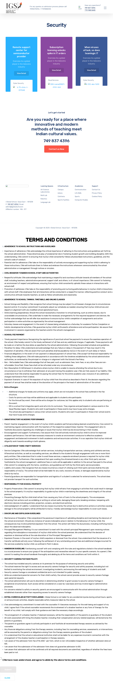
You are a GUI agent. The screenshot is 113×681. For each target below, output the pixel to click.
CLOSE (7, 678)
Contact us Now (56, 149)
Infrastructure (63, 186)
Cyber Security (18, 83)
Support (95, 186)
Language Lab (45, 202)
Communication (80, 190)
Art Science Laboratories (45, 191)
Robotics (44, 199)
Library (60, 193)
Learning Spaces (47, 186)
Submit (8, 669)
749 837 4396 (90, 8)
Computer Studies (81, 200)
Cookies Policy (97, 196)
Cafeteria (61, 196)
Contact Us (96, 190)
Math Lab (44, 195)
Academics (79, 186)
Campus (61, 190)
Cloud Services (53, 80)
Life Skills (78, 193)
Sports (77, 196)
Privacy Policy (97, 193)
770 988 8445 (90, 10)
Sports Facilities (63, 200)
